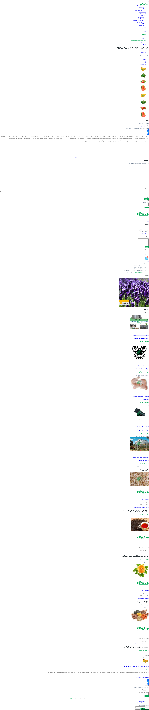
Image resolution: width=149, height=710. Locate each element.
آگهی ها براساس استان (139, 10)
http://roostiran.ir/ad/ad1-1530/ (142, 677)
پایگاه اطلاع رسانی (142, 12)
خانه (139, 4)
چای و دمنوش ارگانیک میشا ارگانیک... (135, 556)
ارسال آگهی (144, 34)
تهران (148, 261)
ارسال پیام (146, 247)
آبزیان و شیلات (146, 365)
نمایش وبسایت (140, 126)
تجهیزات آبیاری (146, 426)
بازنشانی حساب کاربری (144, 708)
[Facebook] (74, 130)
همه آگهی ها (141, 7)
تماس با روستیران (143, 28)
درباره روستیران (143, 27)
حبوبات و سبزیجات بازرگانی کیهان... (136, 647)
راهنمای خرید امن (140, 22)
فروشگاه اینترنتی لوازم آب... (142, 430)
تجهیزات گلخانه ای (145, 335)
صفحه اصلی (143, 37)
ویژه (145, 57)
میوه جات (144, 44)
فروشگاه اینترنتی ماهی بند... (142, 369)
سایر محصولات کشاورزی (144, 643)
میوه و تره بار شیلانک (141, 601)
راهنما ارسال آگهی (140, 23)
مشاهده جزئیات (145, 499)
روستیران (71, 698)
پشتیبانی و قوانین (142, 13)
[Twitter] (74, 132)
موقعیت (144, 61)
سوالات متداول (141, 25)
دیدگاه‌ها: (146, 197)
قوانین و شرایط (141, 17)
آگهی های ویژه (141, 9)
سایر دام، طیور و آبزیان (137, 396)
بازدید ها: (143, 52)
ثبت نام (144, 32)
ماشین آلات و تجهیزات (137, 335)
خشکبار (147, 553)
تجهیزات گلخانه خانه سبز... (142, 460)
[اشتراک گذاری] (74, 134)
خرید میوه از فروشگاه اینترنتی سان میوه (138, 40)
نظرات (145, 62)
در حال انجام (138, 708)
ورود (145, 31)
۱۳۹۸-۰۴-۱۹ (144, 51)
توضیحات (144, 59)
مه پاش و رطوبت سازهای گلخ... (141, 338)
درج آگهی (142, 15)
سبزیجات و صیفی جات (144, 507)
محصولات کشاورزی (142, 42)
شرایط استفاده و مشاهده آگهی (138, 20)
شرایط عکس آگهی (140, 19)
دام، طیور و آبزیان (139, 365)
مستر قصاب (146, 399)
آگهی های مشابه (143, 64)
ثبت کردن (146, 696)
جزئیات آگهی (143, 38)
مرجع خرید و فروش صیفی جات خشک (135, 510)
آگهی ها (138, 5)
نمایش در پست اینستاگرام (74, 157)
